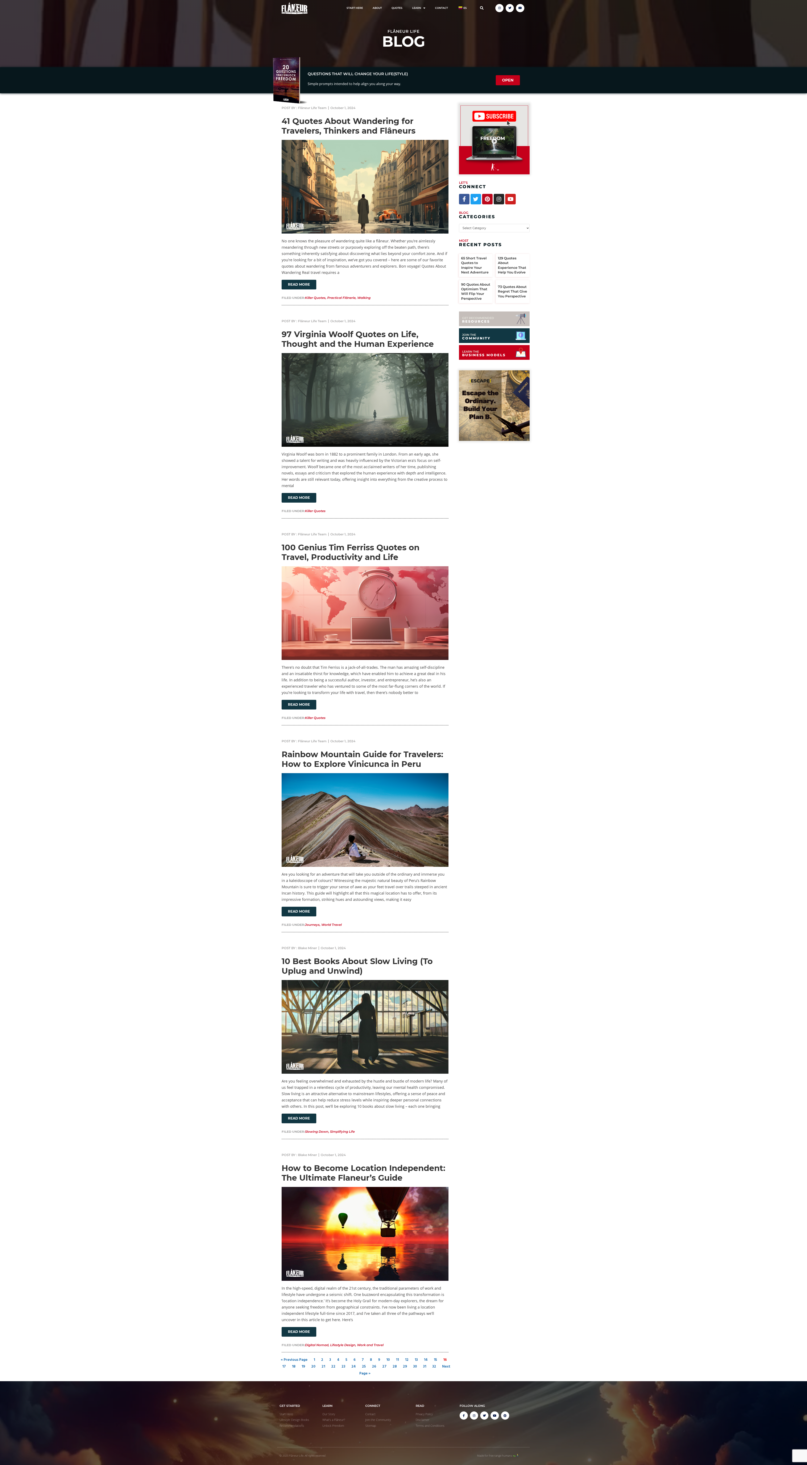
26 (374, 1367)
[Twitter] (510, 8)
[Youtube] (520, 8)
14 (426, 1360)
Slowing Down (316, 1132)
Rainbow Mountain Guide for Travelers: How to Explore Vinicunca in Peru (362, 759)
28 (395, 1367)
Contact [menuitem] (441, 7)
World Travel (331, 925)
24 (353, 1367)
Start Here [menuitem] (355, 7)
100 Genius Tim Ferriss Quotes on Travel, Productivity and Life (350, 552)
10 (388, 1360)
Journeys (312, 925)
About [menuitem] (377, 7)
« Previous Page (294, 1360)
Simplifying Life (342, 1132)
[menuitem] (462, 8)
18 (293, 1367)
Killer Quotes (315, 298)
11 (397, 1360)
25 (364, 1367)
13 (416, 1360)
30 (415, 1367)
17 (284, 1367)
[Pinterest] (487, 199)
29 (405, 1367)
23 (343, 1367)
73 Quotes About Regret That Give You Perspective (512, 291)
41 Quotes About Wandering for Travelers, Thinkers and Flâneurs (348, 126)
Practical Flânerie (341, 298)
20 (313, 1367)
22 (333, 1367)
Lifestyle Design (342, 1345)
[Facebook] (464, 199)
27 (384, 1367)
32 (434, 1367)
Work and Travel (370, 1345)
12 (407, 1360)
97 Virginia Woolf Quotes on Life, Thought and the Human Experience (358, 339)
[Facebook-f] (464, 1415)
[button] (482, 8)
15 (435, 1360)
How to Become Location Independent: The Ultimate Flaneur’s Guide (363, 1173)
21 (323, 1367)
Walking (364, 298)
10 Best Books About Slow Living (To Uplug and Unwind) (357, 966)
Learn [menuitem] (416, 7)
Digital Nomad (316, 1345)
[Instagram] (499, 8)
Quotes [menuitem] (397, 7)
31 (424, 1367)
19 (303, 1367)
